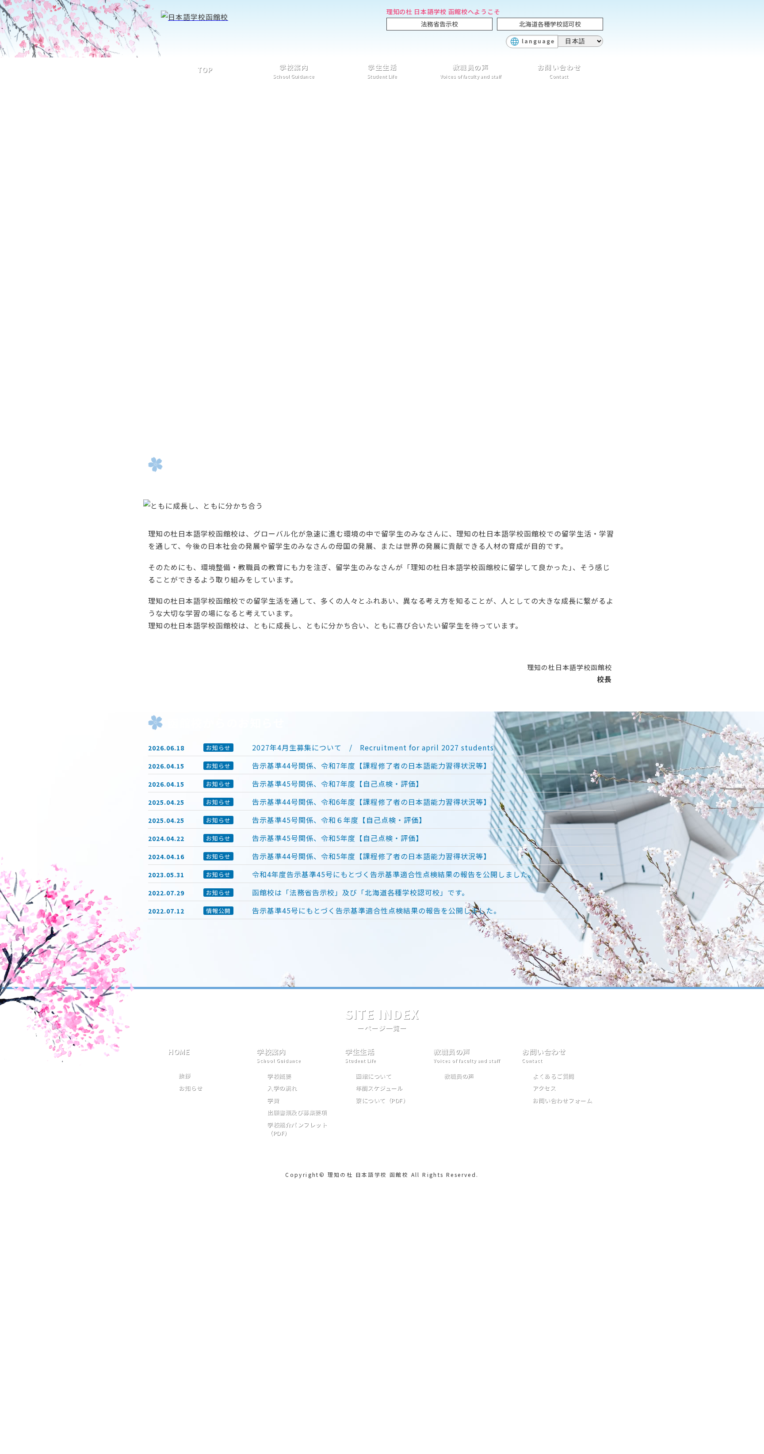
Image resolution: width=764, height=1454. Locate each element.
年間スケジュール (379, 1088)
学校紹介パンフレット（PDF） (297, 1129)
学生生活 (382, 71)
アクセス (544, 1088)
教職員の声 (470, 71)
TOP (205, 69)
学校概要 (279, 1076)
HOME (179, 1051)
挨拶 (185, 1075)
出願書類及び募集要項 (297, 1112)
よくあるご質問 (553, 1076)
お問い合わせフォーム (562, 1100)
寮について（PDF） (382, 1100)
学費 (273, 1100)
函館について (373, 1076)
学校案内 (294, 71)
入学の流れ (282, 1088)
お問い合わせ (559, 71)
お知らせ (190, 1088)
